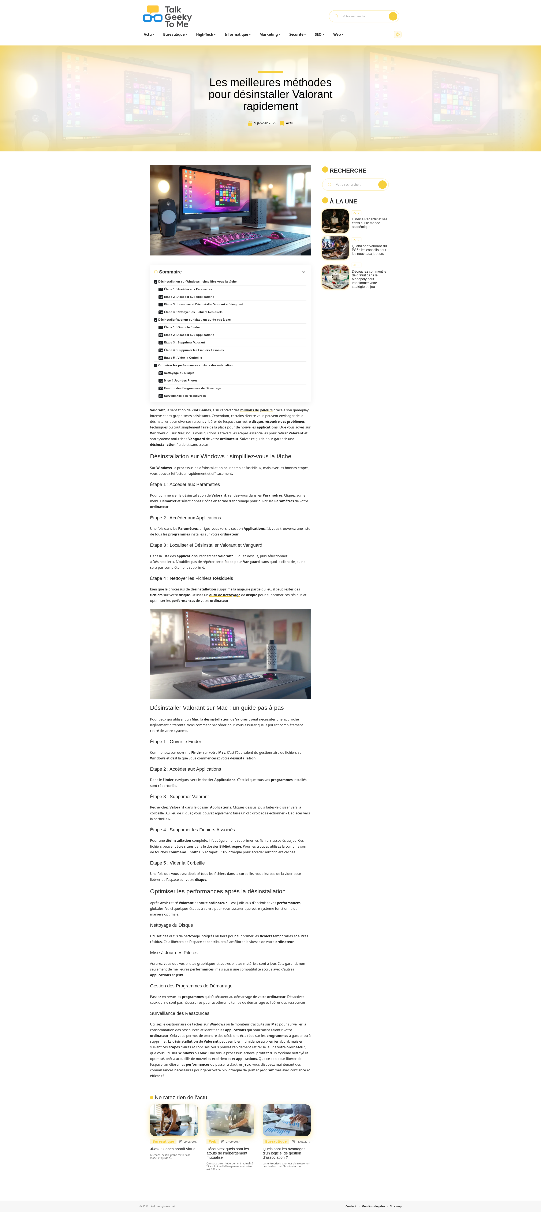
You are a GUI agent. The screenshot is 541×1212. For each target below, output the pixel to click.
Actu (289, 123)
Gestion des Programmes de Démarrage (192, 388)
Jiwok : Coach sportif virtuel (173, 1149)
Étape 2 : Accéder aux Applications (189, 296)
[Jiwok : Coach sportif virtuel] (174, 1120)
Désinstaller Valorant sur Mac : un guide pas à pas (194, 319)
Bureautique (163, 1141)
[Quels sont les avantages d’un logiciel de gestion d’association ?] (287, 1120)
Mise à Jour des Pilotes (181, 380)
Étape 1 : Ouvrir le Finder (182, 327)
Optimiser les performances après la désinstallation (195, 365)
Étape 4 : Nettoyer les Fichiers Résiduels (193, 312)
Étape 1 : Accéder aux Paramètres (188, 289)
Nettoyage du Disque (179, 373)
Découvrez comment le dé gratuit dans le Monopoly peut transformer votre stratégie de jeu (369, 279)
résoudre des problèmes (285, 421)
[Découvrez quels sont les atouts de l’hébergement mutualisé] (230, 1120)
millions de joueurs (256, 410)
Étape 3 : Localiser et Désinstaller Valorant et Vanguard (203, 304)
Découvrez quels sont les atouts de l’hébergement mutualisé (227, 1153)
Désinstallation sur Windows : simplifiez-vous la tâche (197, 281)
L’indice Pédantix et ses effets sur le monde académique (369, 223)
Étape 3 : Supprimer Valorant (184, 342)
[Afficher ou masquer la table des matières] (244, 272)
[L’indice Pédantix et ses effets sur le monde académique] (335, 221)
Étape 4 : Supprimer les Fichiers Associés (194, 350)
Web (212, 1141)
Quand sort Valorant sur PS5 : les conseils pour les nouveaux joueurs (369, 249)
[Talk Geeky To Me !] (167, 16)
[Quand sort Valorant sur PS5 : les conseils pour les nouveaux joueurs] (335, 248)
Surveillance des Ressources (185, 395)
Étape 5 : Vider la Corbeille (183, 357)
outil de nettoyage (224, 595)
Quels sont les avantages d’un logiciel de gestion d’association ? (284, 1153)
